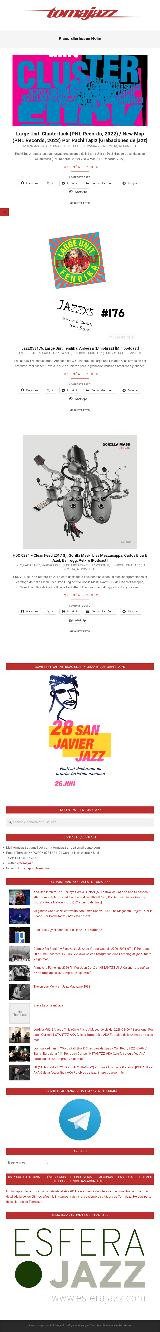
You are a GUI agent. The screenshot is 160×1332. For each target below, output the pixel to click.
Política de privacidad (41, 1325)
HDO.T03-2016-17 (83, 565)
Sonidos (79, 353)
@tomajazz (25, 863)
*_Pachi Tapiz (60, 146)
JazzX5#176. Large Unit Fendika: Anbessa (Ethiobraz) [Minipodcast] (80, 348)
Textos (76, 146)
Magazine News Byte (89, 1325)
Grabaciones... (38, 146)
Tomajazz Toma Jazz (36, 868)
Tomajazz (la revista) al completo (111, 146)
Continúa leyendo (80, 167)
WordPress (125, 1325)
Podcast (31, 353)
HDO (67, 565)
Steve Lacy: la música (48, 1005)
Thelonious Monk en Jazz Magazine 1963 (62, 986)
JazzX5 (65, 353)
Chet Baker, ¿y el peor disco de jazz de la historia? (68, 930)
